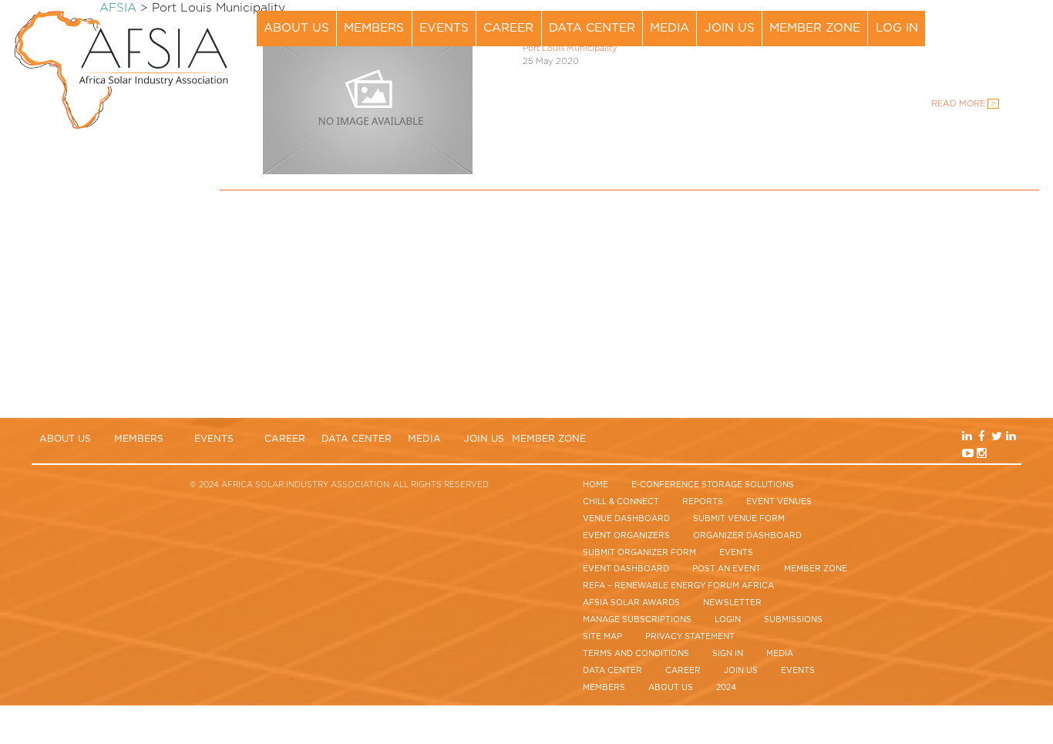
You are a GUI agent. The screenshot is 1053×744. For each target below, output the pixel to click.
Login (728, 620)
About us (296, 28)
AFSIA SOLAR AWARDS (631, 603)
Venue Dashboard (626, 519)
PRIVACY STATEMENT (690, 637)
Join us (730, 28)
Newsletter (732, 603)
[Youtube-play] (982, 37)
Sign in (727, 654)
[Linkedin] (982, 21)
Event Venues (779, 502)
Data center (592, 28)
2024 (726, 688)
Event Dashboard (626, 569)
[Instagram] (996, 37)
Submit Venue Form (739, 519)
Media (669, 28)
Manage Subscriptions (637, 620)
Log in (897, 28)
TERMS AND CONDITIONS (636, 654)
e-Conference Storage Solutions (712, 485)
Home (595, 485)
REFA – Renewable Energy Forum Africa (678, 586)
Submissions (793, 620)
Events (444, 28)
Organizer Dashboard (747, 536)
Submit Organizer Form (639, 553)
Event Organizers (626, 536)
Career (508, 28)
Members (374, 28)
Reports (702, 502)
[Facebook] (996, 21)
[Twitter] (1009, 21)
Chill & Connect (621, 502)
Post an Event (726, 569)
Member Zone (814, 28)
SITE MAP (602, 637)
